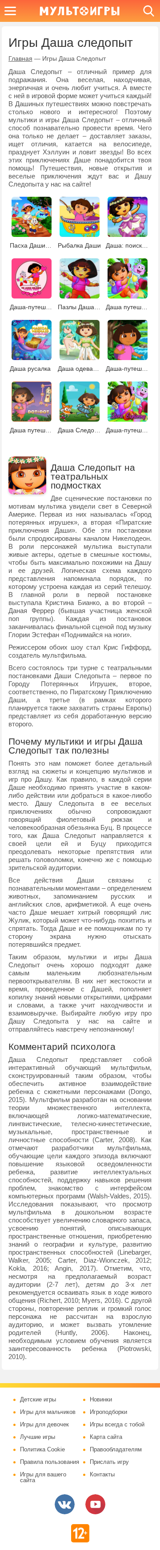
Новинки (101, 1400)
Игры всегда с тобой (117, 1425)
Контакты (102, 1474)
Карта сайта (106, 1437)
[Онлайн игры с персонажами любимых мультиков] (80, 10)
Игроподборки (108, 1412)
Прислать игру (109, 1462)
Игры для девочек (44, 1425)
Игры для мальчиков (48, 1412)
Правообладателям (116, 1449)
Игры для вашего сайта (43, 1477)
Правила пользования (49, 1462)
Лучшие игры (37, 1437)
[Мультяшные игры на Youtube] (95, 1504)
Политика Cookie (42, 1449)
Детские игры (38, 1400)
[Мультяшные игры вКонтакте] (65, 1504)
